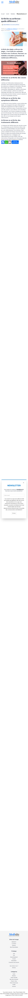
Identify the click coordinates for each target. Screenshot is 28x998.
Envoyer (14, 513)
